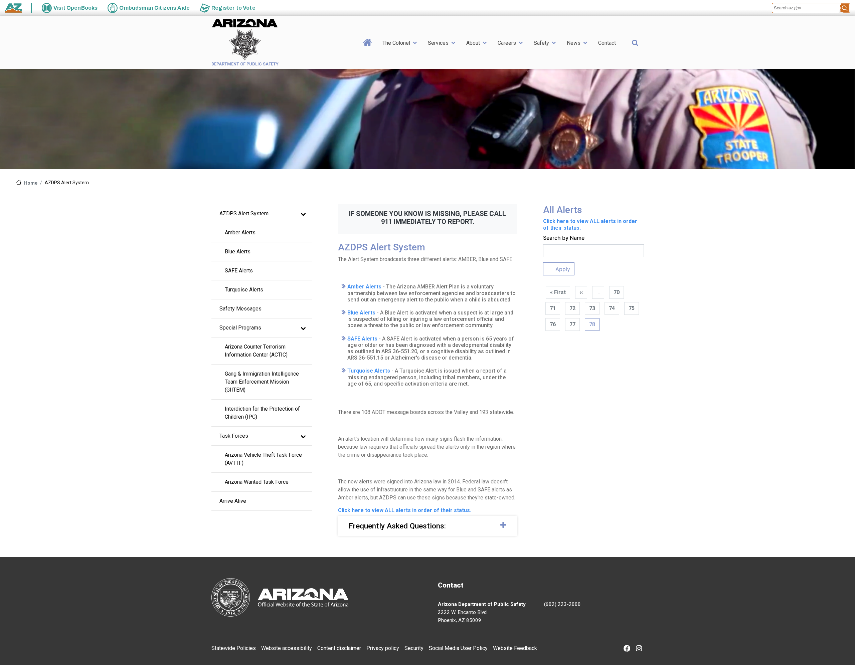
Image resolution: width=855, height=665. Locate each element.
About (473, 43)
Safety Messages (240, 308)
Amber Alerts (240, 232)
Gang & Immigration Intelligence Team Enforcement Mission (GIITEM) (262, 382)
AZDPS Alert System (244, 213)
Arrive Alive (232, 501)
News (573, 43)
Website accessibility (286, 648)
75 (632, 308)
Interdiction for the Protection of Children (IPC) (263, 413)
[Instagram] (639, 649)
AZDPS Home (367, 52)
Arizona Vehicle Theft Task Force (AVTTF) (264, 459)
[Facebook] (627, 649)
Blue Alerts (237, 251)
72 (572, 308)
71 (553, 308)
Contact (607, 43)
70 (617, 292)
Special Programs (240, 327)
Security (413, 648)
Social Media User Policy (458, 648)
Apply (562, 269)
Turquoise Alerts (244, 289)
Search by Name (563, 237)
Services (438, 43)
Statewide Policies (233, 648)
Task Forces (233, 436)
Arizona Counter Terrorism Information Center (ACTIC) (256, 351)
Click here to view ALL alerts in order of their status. (404, 510)
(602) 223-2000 (562, 604)
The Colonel (396, 43)
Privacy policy (382, 648)
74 (612, 308)
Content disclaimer (339, 648)
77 (572, 324)
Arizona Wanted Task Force (257, 482)
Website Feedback (515, 648)
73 (592, 308)
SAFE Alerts (239, 270)
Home (30, 183)
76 (553, 324)
